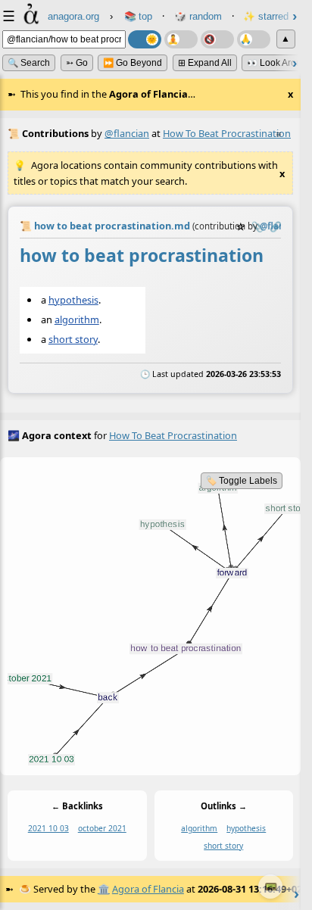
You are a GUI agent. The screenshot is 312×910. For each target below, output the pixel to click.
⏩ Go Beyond (132, 62)
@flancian (127, 133)
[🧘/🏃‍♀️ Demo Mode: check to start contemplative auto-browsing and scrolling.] (181, 39)
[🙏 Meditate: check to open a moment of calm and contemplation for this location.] (253, 39)
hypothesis (73, 300)
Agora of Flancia (148, 889)
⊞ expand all (205, 62)
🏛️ (104, 889)
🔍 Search (29, 62)
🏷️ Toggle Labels (241, 480)
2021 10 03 (48, 828)
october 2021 (102, 828)
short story (73, 339)
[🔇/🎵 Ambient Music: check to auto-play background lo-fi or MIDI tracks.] (217, 39)
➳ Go (77, 62)
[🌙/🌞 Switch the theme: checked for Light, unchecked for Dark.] (144, 39)
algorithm (77, 319)
